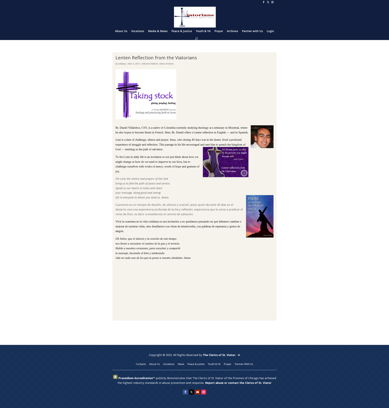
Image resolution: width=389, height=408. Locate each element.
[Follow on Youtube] (197, 392)
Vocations (137, 31)
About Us (121, 31)
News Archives (166, 63)
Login (270, 31)
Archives (232, 31)
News (181, 364)
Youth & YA (203, 31)
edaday (122, 63)
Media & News (158, 31)
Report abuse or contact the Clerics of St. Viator (238, 383)
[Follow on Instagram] (203, 392)
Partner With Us (244, 364)
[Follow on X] (191, 392)
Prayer (218, 31)
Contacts (141, 364)
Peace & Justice (181, 31)
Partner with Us (252, 31)
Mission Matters (150, 63)
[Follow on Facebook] (185, 392)
